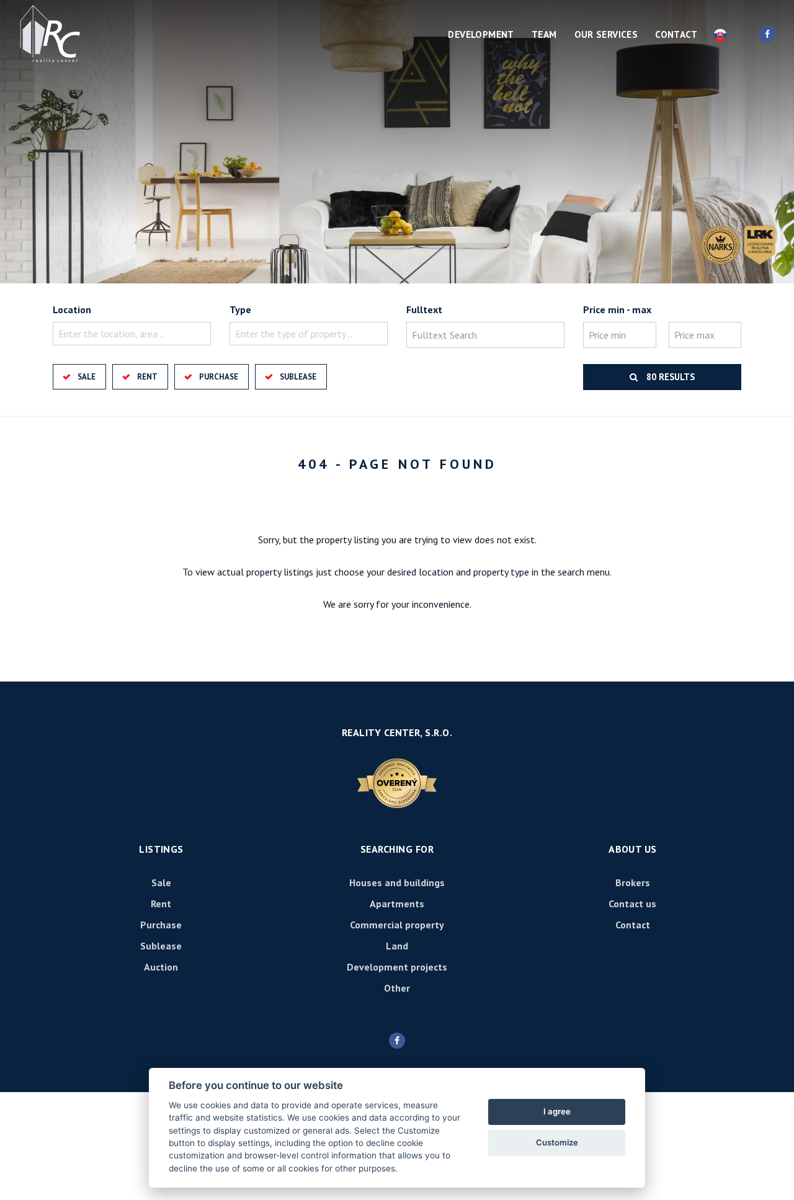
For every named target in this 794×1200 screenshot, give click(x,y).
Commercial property (397, 924)
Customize (557, 1142)
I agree (557, 1111)
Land (397, 946)
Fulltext (424, 309)
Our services (606, 34)
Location (72, 309)
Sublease (298, 376)
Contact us (632, 903)
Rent (147, 376)
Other (397, 988)
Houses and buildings (397, 882)
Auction (161, 967)
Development (481, 34)
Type (240, 309)
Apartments (397, 903)
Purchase (218, 376)
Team (544, 34)
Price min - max (617, 309)
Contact (676, 34)
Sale (87, 376)
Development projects (397, 967)
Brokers (632, 882)
